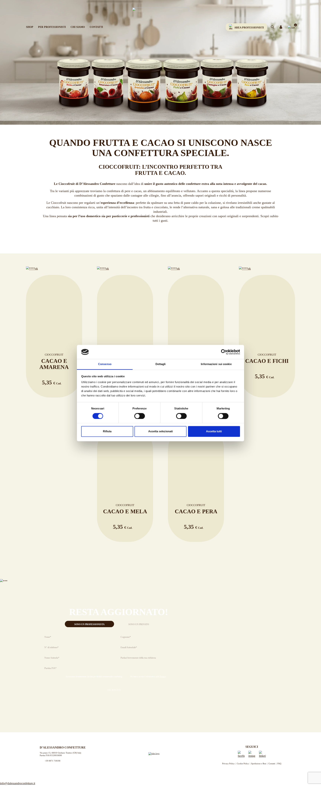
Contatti (96, 27)
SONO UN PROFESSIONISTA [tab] (89, 624)
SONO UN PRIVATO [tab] (138, 624)
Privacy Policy (228, 763)
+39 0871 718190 (52, 761)
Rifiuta (107, 431)
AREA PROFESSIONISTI (249, 27)
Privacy (163, 676)
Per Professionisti (52, 27)
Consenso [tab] (104, 364)
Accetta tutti (214, 431)
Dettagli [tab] (160, 364)
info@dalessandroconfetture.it (17, 783)
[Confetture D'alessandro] (160, 28)
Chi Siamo (78, 27)
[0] (291, 27)
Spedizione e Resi (258, 763)
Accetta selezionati (160, 431)
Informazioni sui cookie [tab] (216, 364)
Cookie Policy (243, 763)
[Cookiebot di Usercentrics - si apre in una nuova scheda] (223, 352)
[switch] (139, 416)
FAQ (279, 763)
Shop (29, 27)
